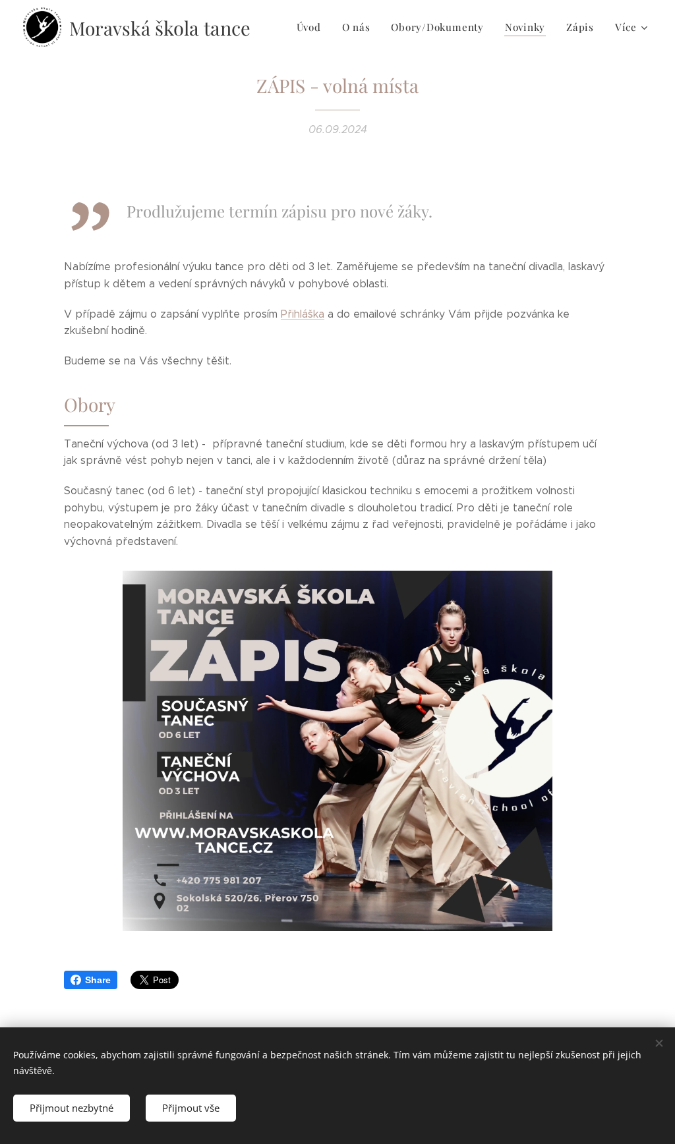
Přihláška (302, 314)
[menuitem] (312, 27)
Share (98, 980)
